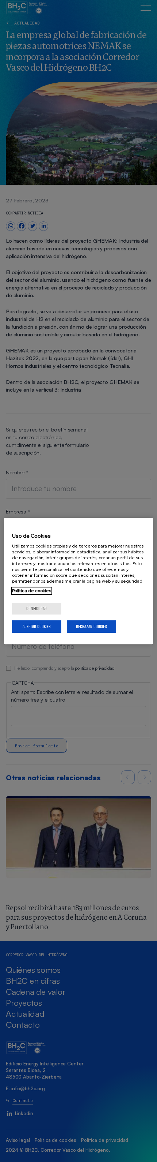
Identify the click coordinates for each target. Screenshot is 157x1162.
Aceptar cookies (37, 626)
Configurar (36, 608)
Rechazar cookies (91, 626)
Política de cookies (31, 591)
